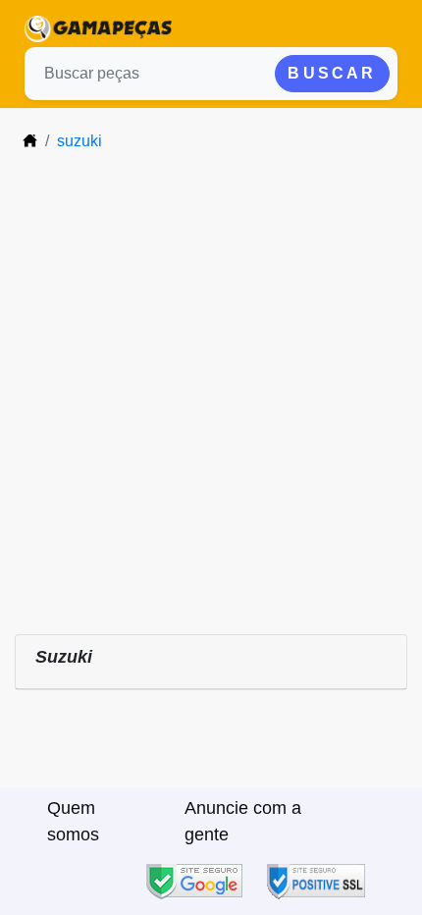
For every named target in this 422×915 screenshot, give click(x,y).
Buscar (332, 73)
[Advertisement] (211, 390)
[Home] (30, 141)
